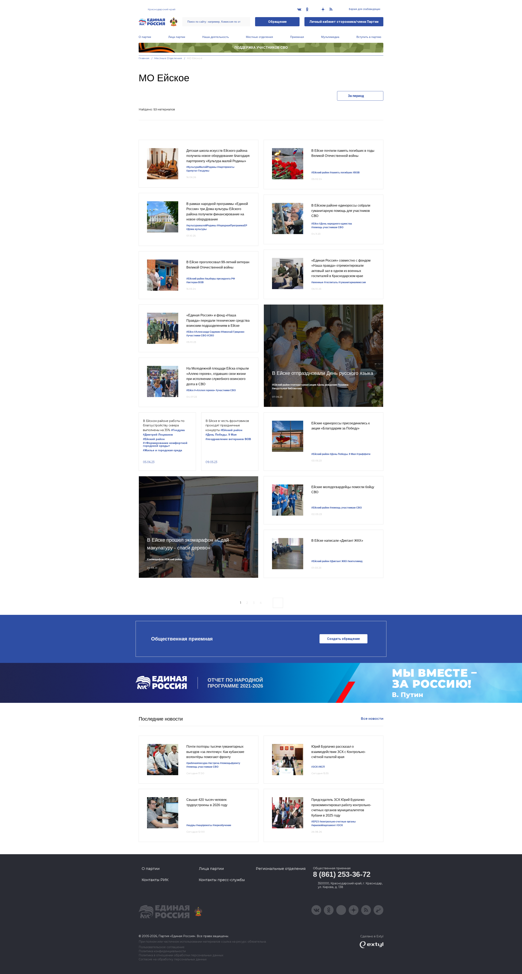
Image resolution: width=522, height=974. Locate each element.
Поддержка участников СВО (261, 47)
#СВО (210, 335)
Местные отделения (259, 37)
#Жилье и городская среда (162, 450)
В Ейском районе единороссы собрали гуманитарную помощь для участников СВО (340, 211)
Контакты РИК (155, 880)
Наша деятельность (215, 37)
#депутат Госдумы (197, 170)
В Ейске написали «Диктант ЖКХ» (337, 540)
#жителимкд (355, 561)
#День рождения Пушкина (332, 384)
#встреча (213, 763)
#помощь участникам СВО (327, 227)
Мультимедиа (330, 37)
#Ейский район (195, 278)
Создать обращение (343, 639)
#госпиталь (331, 282)
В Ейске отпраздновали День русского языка (322, 373)
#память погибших (341, 172)
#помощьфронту (230, 763)
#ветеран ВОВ (195, 282)
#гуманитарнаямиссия (352, 282)
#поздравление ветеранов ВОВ (228, 439)
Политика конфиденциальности (162, 951)
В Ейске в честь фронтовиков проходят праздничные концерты (227, 425)
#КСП (321, 766)
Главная (144, 58)
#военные (317, 282)
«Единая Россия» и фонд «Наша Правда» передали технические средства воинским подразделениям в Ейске (218, 320)
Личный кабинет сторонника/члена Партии (343, 22)
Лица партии (176, 37)
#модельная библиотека (287, 388)
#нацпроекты (204, 825)
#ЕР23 (315, 821)
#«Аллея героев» (204, 390)
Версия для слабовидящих (364, 9)
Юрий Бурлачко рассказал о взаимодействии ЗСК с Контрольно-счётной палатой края (338, 752)
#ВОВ (356, 172)
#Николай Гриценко (232, 331)
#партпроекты (225, 167)
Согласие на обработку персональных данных (173, 959)
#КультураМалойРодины (201, 167)
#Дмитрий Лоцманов (158, 434)
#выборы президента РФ (220, 278)
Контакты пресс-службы (222, 880)
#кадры (191, 825)
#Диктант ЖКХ (338, 561)
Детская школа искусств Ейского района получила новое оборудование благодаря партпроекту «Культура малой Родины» (218, 156)
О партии (145, 37)
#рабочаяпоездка (197, 763)
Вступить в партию (368, 37)
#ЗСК (314, 766)
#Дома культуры (196, 229)
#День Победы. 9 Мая (221, 434)
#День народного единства (335, 223)
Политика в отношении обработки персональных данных (181, 955)
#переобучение (222, 825)
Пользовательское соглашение (162, 947)
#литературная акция (303, 384)
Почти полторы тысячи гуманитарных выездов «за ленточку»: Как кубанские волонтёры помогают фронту (215, 752)
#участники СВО (196, 335)
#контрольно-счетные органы (338, 821)
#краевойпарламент (323, 825)
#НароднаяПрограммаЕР (232, 225)
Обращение (277, 22)
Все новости (372, 719)
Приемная (297, 37)
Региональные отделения (281, 868)
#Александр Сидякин (207, 331)
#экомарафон (155, 559)
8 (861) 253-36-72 (341, 874)
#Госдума (178, 430)
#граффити (363, 454)
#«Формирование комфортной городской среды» (165, 444)
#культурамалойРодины (201, 225)
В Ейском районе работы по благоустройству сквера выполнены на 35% (164, 425)
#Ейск (315, 223)
